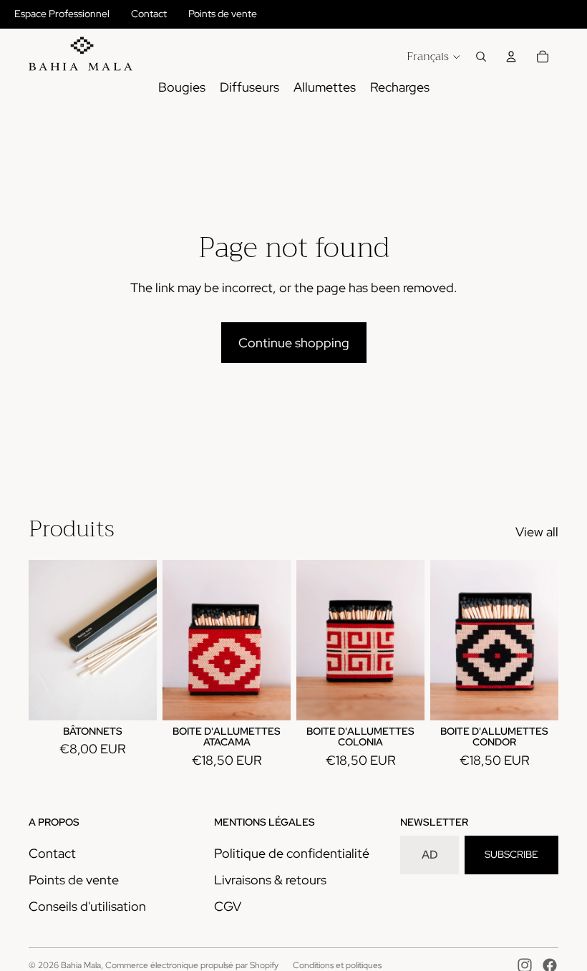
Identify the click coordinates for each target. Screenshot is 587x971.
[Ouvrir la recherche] (481, 56)
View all (536, 531)
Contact (149, 13)
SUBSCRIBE (511, 854)
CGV (227, 906)
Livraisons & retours (270, 879)
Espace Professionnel (62, 13)
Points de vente (222, 13)
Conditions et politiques (337, 965)
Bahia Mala (81, 965)
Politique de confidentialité (291, 853)
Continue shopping (293, 342)
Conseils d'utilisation (87, 906)
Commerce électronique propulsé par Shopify (191, 965)
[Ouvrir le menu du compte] (511, 56)
